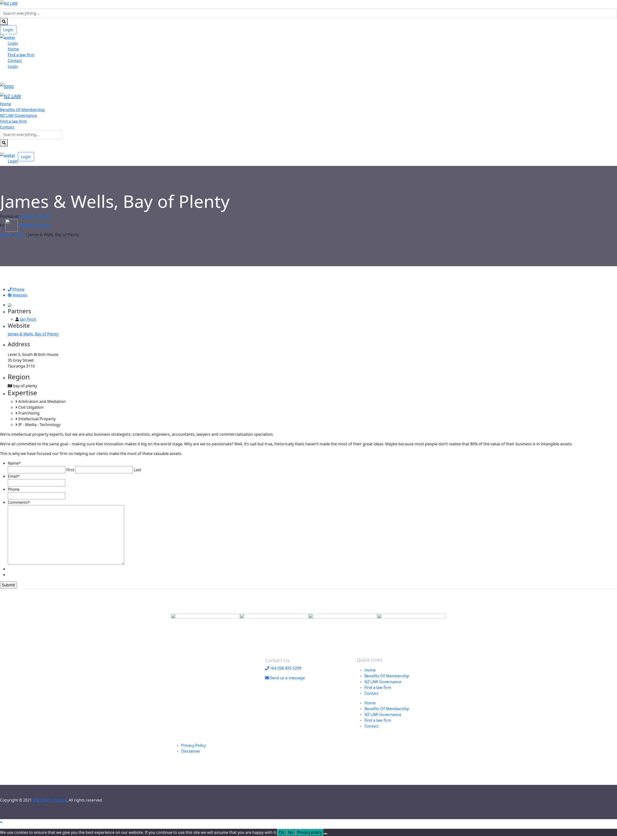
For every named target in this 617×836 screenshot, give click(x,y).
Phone (18, 289)
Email (14, 476)
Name (14, 463)
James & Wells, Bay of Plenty (33, 334)
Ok (281, 832)
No (290, 832)
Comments (19, 502)
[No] (326, 834)
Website (19, 295)
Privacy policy (309, 832)
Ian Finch (28, 319)
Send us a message (287, 677)
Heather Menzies (34, 225)
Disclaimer (191, 751)
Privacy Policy (193, 745)
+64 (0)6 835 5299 (285, 668)
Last (137, 469)
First (70, 469)
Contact (15, 60)
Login (8, 29)
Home (13, 49)
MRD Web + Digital (50, 800)
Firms (19, 234)
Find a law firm (21, 54)
